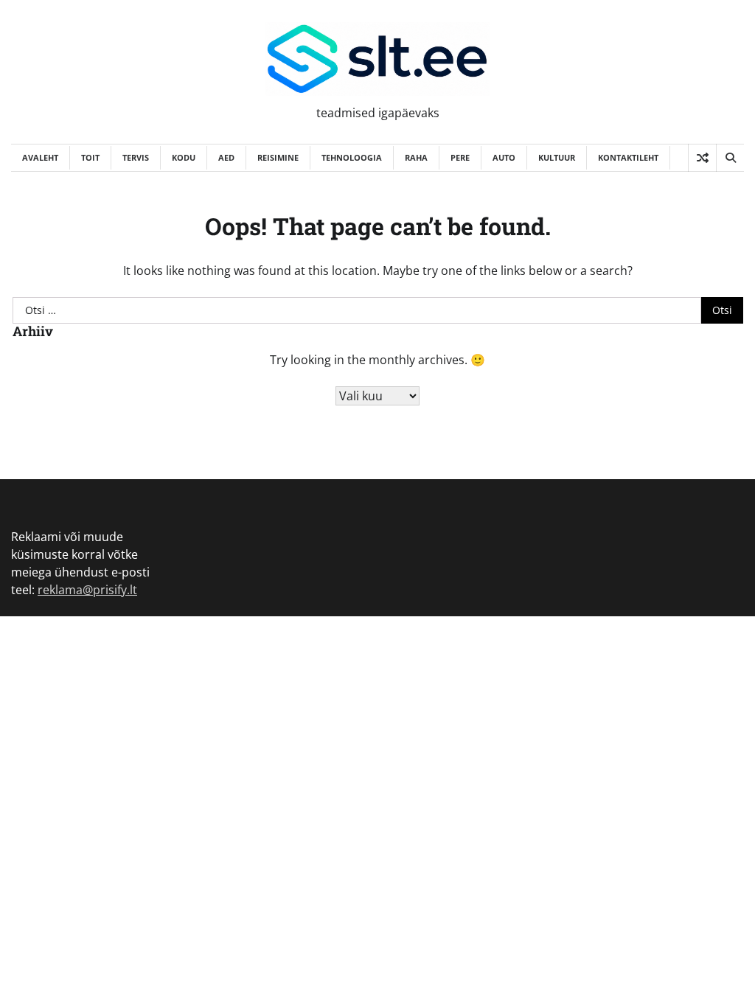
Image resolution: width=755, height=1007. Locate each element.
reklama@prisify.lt (87, 590)
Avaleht (40, 157)
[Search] (730, 158)
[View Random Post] (702, 158)
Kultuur (556, 157)
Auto (504, 157)
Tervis (135, 157)
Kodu (183, 157)
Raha (416, 157)
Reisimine (278, 157)
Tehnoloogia (351, 157)
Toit (90, 157)
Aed (226, 157)
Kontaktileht (628, 157)
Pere (460, 157)
